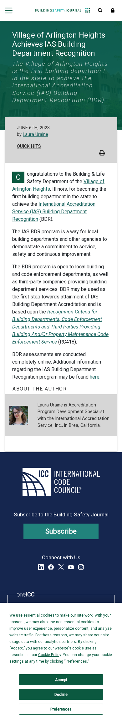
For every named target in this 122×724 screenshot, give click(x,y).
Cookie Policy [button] (49, 655)
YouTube (71, 567)
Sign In (112, 10)
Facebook (51, 567)
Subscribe (61, 531)
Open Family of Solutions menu (87, 10)
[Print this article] (102, 153)
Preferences (61, 709)
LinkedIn (41, 567)
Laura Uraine (35, 134)
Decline (61, 694)
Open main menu (8, 10)
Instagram (81, 567)
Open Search (100, 10)
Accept (61, 680)
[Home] (58, 10)
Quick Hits (29, 146)
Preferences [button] (76, 661)
